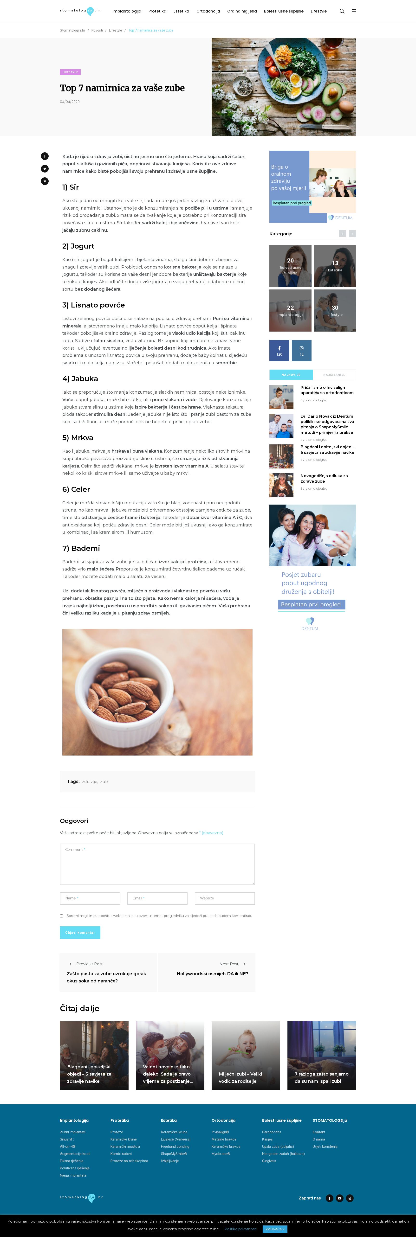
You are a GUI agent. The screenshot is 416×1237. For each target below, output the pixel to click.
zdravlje (89, 781)
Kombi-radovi (121, 1154)
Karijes (267, 1139)
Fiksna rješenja (71, 1161)
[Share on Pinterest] (45, 181)
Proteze (116, 1132)
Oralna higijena (242, 11)
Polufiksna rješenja (75, 1168)
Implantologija (127, 11)
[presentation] (342, 233)
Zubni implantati (72, 1132)
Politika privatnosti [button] (240, 1229)
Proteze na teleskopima (129, 1161)
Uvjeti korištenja (325, 1146)
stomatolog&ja (316, 400)
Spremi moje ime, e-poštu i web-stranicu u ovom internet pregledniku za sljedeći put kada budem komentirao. (159, 916)
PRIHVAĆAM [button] (275, 1229)
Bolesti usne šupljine (284, 11)
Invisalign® (220, 1132)
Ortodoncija (208, 11)
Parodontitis (271, 1132)
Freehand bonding (175, 1146)
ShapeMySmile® (174, 1154)
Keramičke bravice (226, 1146)
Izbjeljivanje (170, 1161)
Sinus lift (67, 1139)
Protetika (157, 11)
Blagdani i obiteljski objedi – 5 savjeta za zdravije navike (89, 1074)
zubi (104, 781)
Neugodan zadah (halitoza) (283, 1154)
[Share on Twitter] (45, 169)
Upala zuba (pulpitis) (278, 1146)
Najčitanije (334, 375)
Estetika (181, 11)
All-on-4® (68, 1146)
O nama (319, 1139)
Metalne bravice (224, 1139)
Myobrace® (221, 1154)
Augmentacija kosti (75, 1154)
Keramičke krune (123, 1139)
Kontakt (319, 1132)
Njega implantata (73, 1175)
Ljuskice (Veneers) (175, 1139)
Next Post (229, 964)
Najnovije (291, 375)
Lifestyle (319, 11)
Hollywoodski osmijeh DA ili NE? (212, 973)
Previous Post (89, 964)
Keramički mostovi (125, 1146)
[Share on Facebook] (45, 156)
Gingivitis (269, 1161)
